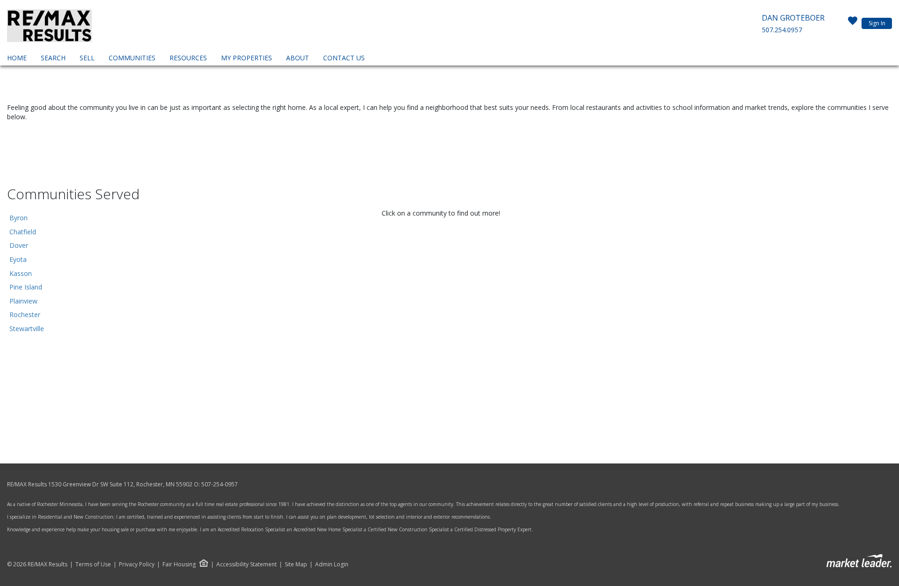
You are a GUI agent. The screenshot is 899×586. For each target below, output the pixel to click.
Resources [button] (188, 57)
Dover (18, 245)
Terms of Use (93, 564)
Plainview (23, 301)
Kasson (20, 273)
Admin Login (331, 564)
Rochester (24, 314)
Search (53, 57)
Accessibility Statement (246, 564)
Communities (132, 57)
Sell (87, 57)
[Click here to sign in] (852, 23)
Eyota (18, 259)
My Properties (246, 57)
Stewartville (26, 328)
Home (17, 57)
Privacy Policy (137, 564)
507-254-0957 (219, 484)
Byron (18, 217)
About (297, 57)
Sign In (877, 23)
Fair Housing (179, 564)
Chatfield (22, 231)
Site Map (296, 564)
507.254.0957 (782, 29)
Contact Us (344, 57)
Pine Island (25, 286)
